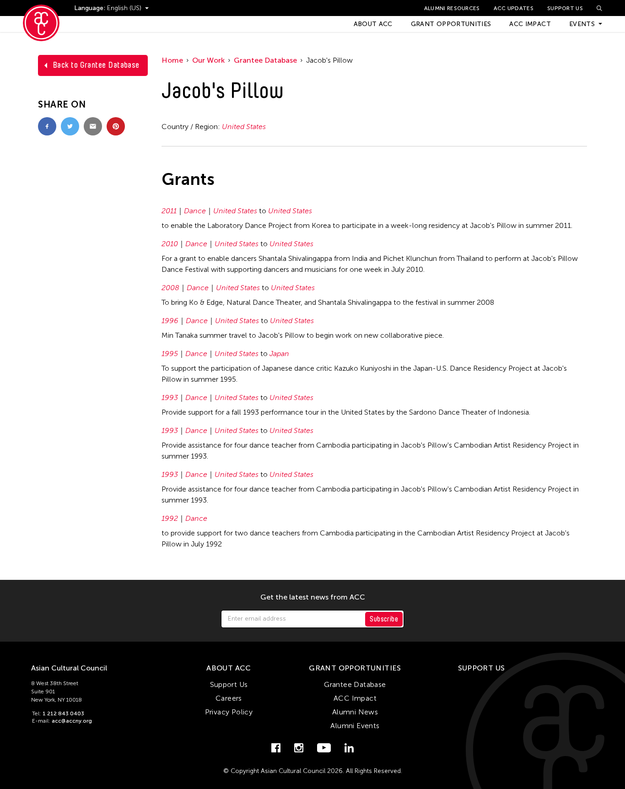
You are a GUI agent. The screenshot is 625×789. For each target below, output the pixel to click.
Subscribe (384, 619)
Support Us (565, 8)
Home (172, 60)
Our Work (208, 60)
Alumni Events (354, 725)
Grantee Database (265, 60)
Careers (229, 698)
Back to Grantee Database (96, 65)
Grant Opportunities (451, 24)
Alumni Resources (452, 8)
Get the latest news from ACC (312, 597)
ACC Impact (530, 24)
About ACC (373, 24)
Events (582, 24)
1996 (170, 320)
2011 (169, 210)
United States (244, 126)
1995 (170, 353)
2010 (170, 243)
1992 (170, 518)
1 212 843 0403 (63, 713)
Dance (195, 210)
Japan (279, 353)
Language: (90, 8)
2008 (170, 287)
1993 (170, 397)
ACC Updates (513, 8)
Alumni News (355, 712)
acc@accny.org (72, 721)
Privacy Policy (229, 712)
